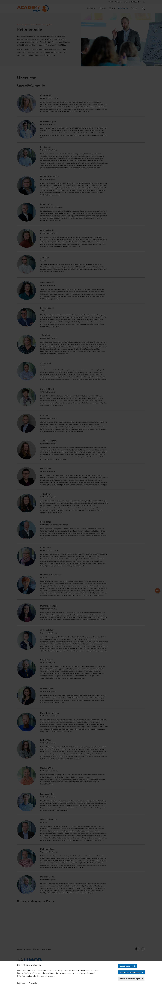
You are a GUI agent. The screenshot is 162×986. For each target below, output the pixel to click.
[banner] (81, 493)
